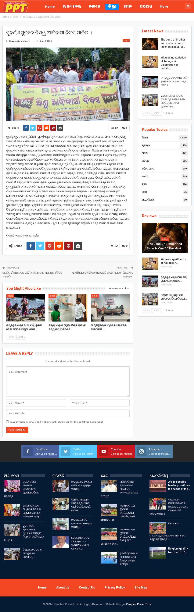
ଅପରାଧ (146, 7)
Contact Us (87, 587)
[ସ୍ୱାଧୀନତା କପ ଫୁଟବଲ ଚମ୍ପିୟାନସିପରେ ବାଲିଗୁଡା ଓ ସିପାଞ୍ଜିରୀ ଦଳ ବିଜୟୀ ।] (109, 534)
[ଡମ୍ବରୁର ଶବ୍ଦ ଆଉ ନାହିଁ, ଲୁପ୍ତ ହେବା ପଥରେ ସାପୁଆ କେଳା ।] (25, 308)
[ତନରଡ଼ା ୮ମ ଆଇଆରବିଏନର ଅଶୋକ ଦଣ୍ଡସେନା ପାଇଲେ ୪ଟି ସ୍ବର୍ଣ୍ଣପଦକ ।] (157, 504)
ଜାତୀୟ (94, 7)
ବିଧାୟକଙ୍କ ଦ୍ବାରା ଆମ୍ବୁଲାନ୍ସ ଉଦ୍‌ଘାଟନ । (32, 553)
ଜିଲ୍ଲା (112, 7)
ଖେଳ (128, 7)
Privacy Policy (115, 587)
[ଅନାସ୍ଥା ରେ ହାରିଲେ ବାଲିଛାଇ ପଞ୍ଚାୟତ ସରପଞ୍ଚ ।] (60, 486)
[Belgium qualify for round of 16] (157, 553)
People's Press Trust (139, 604)
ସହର (144, 184)
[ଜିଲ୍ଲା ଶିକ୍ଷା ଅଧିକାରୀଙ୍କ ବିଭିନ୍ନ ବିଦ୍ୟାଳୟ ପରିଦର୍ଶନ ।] (67, 308)
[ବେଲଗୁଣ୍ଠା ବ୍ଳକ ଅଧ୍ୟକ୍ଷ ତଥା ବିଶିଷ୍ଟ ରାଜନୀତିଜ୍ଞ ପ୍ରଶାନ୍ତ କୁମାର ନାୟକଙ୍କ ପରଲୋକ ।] (60, 542)
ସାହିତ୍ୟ (145, 160)
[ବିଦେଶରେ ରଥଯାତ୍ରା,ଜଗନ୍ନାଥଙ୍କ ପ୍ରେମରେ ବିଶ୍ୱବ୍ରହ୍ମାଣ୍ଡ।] (157, 528)
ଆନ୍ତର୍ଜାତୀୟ (148, 199)
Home (50, 7)
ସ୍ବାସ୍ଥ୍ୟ (146, 145)
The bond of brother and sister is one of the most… (165, 246)
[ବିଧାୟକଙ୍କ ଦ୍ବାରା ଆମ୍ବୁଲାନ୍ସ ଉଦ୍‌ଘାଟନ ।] (12, 554)
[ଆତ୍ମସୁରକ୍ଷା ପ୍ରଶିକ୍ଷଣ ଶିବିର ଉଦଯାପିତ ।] (110, 308)
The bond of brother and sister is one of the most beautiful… (173, 43)
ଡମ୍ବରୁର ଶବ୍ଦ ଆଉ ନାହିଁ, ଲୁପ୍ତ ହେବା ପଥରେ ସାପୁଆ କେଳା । (174, 81)
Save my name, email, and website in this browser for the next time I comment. (56, 422)
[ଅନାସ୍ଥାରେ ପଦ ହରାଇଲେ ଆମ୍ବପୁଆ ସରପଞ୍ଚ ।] (60, 524)
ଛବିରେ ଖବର (148, 168)
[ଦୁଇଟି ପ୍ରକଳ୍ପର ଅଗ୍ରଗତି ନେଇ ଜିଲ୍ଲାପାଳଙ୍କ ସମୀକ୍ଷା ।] (109, 558)
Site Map (141, 587)
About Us (62, 587)
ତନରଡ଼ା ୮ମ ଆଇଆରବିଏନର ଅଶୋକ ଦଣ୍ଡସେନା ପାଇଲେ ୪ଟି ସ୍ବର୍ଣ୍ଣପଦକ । (168, 506)
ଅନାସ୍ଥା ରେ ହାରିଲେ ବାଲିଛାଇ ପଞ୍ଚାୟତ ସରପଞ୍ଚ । (81, 485)
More (164, 7)
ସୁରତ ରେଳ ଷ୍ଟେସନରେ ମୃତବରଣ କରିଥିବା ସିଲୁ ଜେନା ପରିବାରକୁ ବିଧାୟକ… (24, 533)
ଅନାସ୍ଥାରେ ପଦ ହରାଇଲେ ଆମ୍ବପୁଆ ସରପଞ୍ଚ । (81, 523)
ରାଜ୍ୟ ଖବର (72, 7)
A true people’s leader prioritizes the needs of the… (179, 485)
